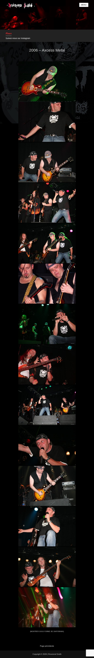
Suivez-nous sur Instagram (18, 38)
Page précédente (47, 646)
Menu (84, 5)
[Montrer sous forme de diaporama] (47, 631)
